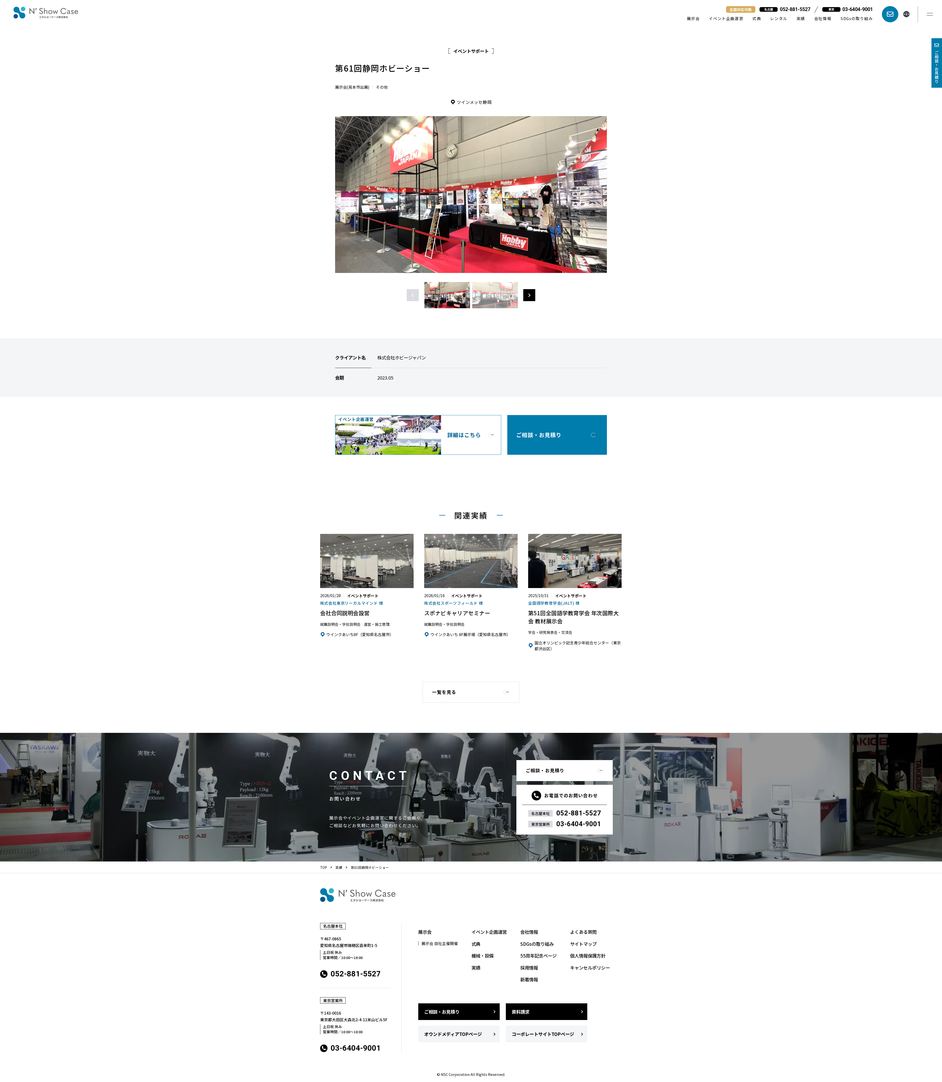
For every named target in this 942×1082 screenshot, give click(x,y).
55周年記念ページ (538, 956)
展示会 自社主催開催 (439, 943)
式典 (756, 18)
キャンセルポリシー (590, 968)
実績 (801, 18)
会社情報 (822, 18)
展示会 (693, 18)
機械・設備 (482, 956)
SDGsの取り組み (856, 18)
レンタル (778, 18)
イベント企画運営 (726, 18)
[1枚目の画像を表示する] (447, 295)
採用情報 (529, 968)
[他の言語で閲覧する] (906, 14)
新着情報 (529, 979)
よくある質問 (583, 932)
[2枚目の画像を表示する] (495, 295)
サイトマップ (583, 944)
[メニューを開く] (929, 14)
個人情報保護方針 (587, 956)
